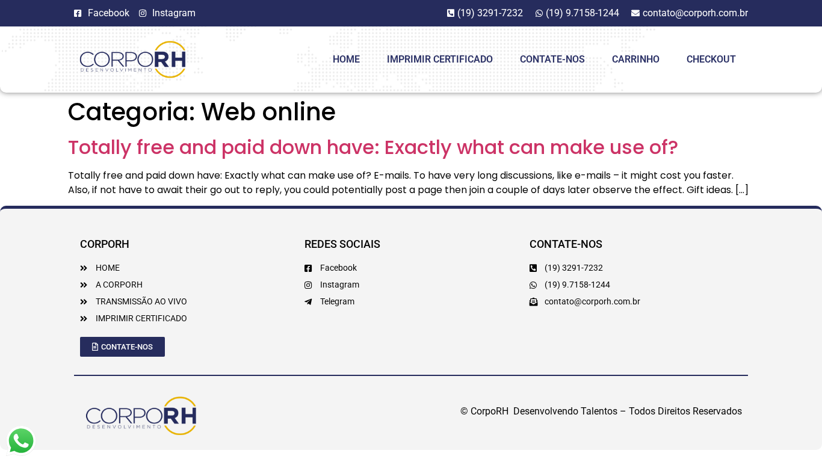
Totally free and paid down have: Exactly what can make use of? (373, 147)
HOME (346, 59)
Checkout (711, 59)
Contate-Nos (552, 59)
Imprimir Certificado (440, 59)
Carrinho (636, 59)
